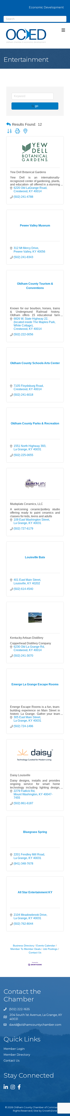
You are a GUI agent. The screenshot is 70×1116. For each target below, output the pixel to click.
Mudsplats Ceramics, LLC (26, 503)
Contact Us (11, 1060)
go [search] (36, 105)
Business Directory (23, 945)
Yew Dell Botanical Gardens (28, 172)
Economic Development (46, 7)
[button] (8, 124)
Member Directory (17, 1054)
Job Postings (50, 949)
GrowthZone (49, 1110)
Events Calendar (45, 945)
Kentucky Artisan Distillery (26, 637)
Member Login (14, 1048)
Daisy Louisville (20, 775)
